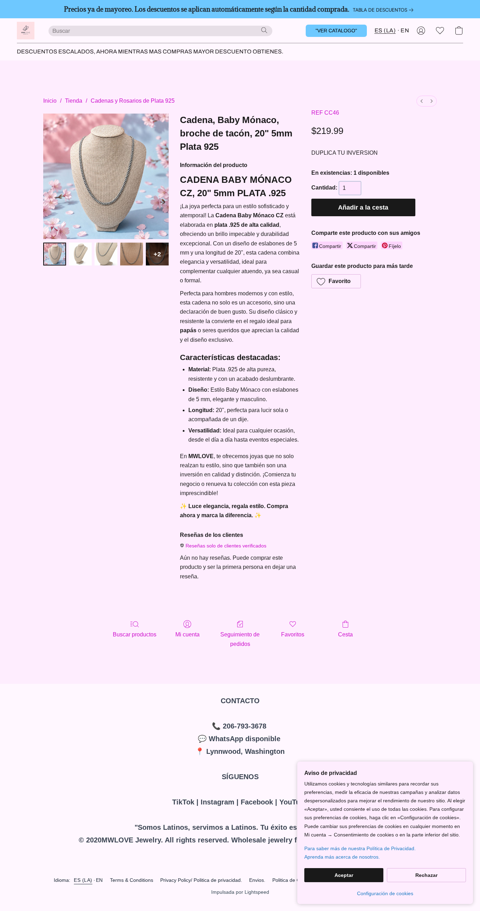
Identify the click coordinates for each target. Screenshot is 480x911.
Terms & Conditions (131, 880)
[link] (384, 10)
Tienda (73, 101)
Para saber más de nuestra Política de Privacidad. (360, 848)
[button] (25, 30)
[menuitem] (422, 101)
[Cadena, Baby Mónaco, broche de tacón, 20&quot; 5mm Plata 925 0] (54, 254)
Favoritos (292, 634)
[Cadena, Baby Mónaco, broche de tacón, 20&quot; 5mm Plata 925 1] (80, 254)
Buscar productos (134, 634)
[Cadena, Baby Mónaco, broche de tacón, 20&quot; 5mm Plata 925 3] (131, 254)
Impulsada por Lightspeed (240, 892)
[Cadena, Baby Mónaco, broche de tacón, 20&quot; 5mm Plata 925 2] (106, 254)
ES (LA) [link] (83, 880)
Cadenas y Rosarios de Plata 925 (133, 101)
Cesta (345, 634)
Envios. (257, 880)
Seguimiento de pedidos (240, 639)
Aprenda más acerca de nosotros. (342, 857)
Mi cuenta (187, 634)
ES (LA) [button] (385, 30)
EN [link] (99, 880)
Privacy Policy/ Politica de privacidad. (201, 880)
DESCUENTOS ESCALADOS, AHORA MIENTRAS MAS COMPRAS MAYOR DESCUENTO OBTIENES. (150, 51)
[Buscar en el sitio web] (264, 30)
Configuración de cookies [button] (385, 893)
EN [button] (405, 30)
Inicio (50, 101)
